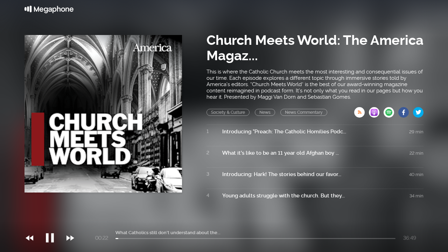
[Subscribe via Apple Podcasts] (376, 110)
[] (53, 223)
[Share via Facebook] (405, 110)
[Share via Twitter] (418, 110)
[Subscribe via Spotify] (391, 110)
